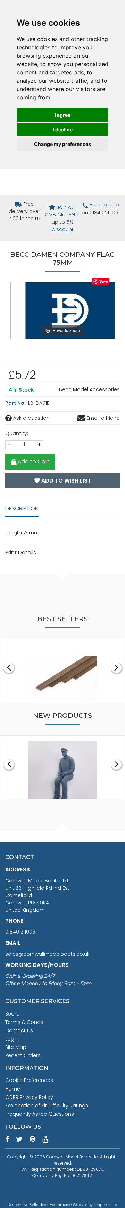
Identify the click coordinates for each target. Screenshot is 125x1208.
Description (22, 508)
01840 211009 (20, 931)
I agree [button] (62, 115)
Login (11, 1038)
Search (14, 1013)
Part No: (16, 403)
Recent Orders (23, 1055)
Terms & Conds (24, 1022)
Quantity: (16, 433)
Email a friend (102, 417)
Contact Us (19, 1030)
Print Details (20, 553)
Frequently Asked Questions (39, 1113)
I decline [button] (63, 129)
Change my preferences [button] (62, 144)
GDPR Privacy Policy (29, 1097)
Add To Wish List (65, 481)
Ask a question (31, 417)
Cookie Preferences (29, 1080)
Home (12, 1088)
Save (103, 281)
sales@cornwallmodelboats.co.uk (47, 954)
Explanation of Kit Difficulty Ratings (46, 1105)
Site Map (15, 1047)
